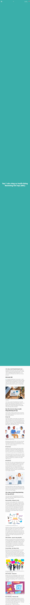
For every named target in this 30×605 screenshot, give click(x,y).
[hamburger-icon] (13, 1)
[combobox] (26, 1)
